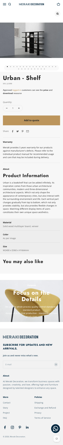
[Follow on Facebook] (5, 427)
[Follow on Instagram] (12, 427)
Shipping (38, 402)
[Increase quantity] (19, 108)
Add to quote (31, 120)
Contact (6, 402)
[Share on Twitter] (17, 131)
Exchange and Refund (45, 407)
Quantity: (7, 102)
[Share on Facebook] (12, 131)
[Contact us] (55, 428)
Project (6, 412)
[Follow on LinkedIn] (27, 427)
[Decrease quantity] (6, 108)
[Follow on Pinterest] (20, 427)
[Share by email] (27, 131)
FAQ (5, 417)
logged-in (16, 90)
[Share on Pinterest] (22, 131)
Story (5, 407)
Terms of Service (42, 417)
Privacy (37, 412)
